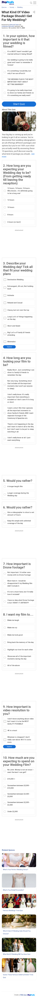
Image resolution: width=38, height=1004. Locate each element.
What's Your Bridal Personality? (13, 890)
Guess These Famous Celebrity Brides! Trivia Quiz (18, 976)
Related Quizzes (8, 850)
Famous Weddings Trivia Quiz (13, 910)
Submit (9, 347)
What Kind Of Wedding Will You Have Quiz (16, 954)
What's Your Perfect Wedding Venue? (15, 869)
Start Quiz (19, 104)
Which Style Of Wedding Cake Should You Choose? (17, 932)
